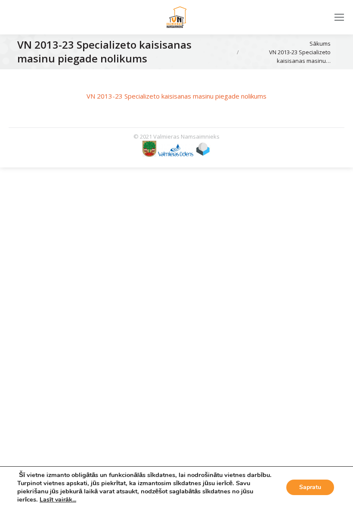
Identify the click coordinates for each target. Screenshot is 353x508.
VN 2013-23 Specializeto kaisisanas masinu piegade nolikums (176, 96)
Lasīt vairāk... (58, 500)
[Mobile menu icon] (339, 17)
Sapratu (310, 487)
